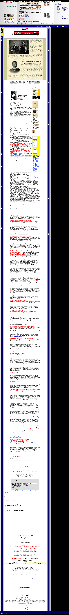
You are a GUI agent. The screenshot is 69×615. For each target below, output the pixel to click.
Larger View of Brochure (35, 100)
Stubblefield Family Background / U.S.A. (25, 476)
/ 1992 (34, 138)
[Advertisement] (25, 540)
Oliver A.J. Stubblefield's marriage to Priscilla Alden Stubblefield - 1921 (36, 121)
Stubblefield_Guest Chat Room (36, 126)
